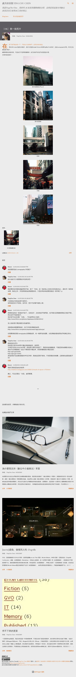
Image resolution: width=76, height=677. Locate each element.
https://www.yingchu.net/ (17, 663)
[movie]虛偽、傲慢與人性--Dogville (19, 549)
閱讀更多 (71, 488)
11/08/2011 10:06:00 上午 (20, 365)
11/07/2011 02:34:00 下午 (25, 340)
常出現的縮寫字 (18, 16)
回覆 (9, 272)
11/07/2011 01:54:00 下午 (20, 310)
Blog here (5, 16)
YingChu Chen (12, 276)
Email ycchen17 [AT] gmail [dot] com (29, 665)
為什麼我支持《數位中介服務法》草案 (21, 468)
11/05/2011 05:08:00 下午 (20, 267)
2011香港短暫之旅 (11, 248)
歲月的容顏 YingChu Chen (16, 3)
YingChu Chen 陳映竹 (24, 661)
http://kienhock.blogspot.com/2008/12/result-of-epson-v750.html (29, 369)
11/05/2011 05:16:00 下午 (25, 276)
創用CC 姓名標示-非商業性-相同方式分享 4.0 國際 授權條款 (53, 661)
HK (17, 253)
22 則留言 (9, 488)
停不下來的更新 (10, 630)
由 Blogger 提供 (39, 672)
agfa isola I (11, 253)
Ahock (10, 267)
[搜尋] (68, 3)
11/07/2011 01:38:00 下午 (25, 298)
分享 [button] (70, 253)
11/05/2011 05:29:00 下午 (20, 286)
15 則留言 (9, 569)
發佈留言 (9, 651)
